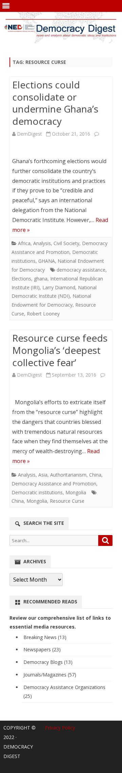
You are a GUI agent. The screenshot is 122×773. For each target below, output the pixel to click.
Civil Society (66, 243)
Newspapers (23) (42, 649)
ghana (40, 278)
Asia (42, 474)
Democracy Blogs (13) (48, 662)
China (95, 474)
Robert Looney (43, 313)
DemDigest (29, 134)
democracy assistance (81, 270)
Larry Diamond (58, 287)
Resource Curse (67, 501)
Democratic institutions (37, 492)
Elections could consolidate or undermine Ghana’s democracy (55, 102)
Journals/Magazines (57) (49, 674)
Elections (21, 278)
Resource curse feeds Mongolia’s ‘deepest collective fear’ (59, 350)
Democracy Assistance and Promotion (54, 483)
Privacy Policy (60, 727)
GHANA (46, 261)
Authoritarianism (68, 474)
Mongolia (75, 492)
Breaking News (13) (44, 637)
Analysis (42, 243)
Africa (24, 243)
